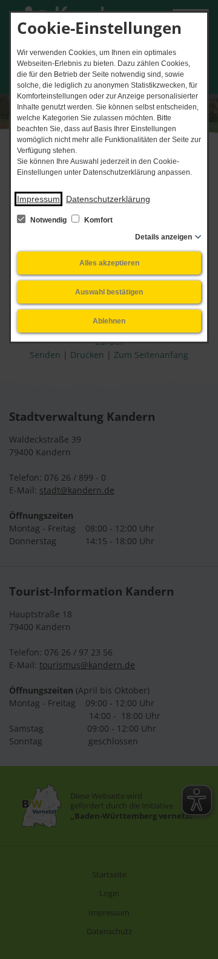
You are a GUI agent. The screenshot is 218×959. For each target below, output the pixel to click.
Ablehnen (109, 321)
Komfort (97, 220)
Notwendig (48, 220)
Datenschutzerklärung (108, 199)
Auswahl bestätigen (109, 292)
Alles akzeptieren (109, 263)
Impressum (38, 199)
